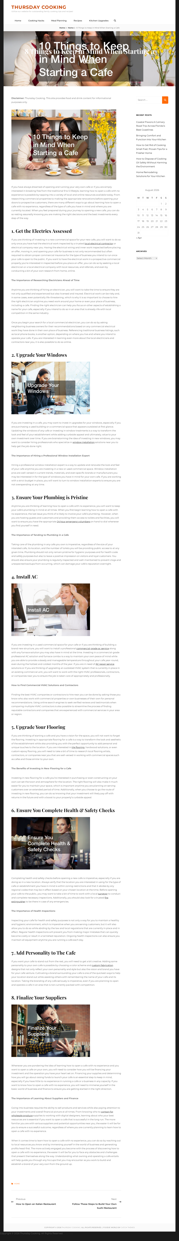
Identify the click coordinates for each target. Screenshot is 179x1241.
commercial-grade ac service (92, 648)
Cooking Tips (79, 70)
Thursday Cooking (38, 7)
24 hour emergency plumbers (73, 521)
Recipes (78, 20)
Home (18, 20)
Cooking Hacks (36, 20)
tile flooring (78, 747)
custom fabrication (102, 965)
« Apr (139, 237)
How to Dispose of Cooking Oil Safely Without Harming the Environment (151, 162)
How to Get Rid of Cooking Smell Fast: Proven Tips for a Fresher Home (151, 149)
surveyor (103, 893)
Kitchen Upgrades (99, 20)
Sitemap (68, 1233)
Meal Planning (59, 20)
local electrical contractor (99, 243)
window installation (84, 442)
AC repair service (105, 664)
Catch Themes (128, 1227)
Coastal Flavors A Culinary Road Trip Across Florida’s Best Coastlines (150, 126)
